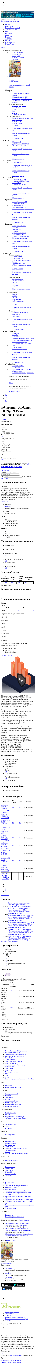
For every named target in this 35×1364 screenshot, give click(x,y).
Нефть (14, 296)
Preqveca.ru (8, 1277)
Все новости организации (9, 941)
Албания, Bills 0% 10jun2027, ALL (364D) (6, 876)
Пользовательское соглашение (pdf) (16, 1319)
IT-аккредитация (10, 1208)
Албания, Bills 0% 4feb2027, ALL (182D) (5, 815)
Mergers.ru (8, 1273)
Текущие (7, 974)
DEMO (11, 383)
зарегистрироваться (15, 1355)
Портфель (8, 24)
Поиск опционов (18, 203)
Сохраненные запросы (19, 342)
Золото (7, 35)
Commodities (16, 299)
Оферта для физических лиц (14, 1199)
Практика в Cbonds (11, 1187)
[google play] (19, 1286)
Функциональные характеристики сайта (18, 1192)
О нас (6, 1184)
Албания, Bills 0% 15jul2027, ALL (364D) (5, 837)
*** (2, 436)
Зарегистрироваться (12, 21)
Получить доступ (6, 655)
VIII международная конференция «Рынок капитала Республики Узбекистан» (19, 1234)
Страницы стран (17, 279)
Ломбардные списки (19, 114)
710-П (7, 1126)
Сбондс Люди (9, 44)
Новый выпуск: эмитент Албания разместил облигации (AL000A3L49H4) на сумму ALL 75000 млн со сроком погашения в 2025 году (21, 914)
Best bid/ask (8, 33)
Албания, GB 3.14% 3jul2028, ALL (5, 860)
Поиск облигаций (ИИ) (12, 28)
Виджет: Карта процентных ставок (16, 1153)
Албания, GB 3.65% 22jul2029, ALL (5, 830)
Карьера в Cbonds (10, 1189)
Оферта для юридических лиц (15, 1201)
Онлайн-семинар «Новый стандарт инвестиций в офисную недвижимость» (18, 1229)
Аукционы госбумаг (19, 233)
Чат (13, 345)
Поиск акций (16, 142)
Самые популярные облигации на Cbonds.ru (19, 1079)
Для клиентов (9, 1182)
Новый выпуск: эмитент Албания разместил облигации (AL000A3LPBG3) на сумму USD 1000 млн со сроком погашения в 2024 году (21, 921)
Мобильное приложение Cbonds (23, 338)
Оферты (15, 231)
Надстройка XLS (10, 42)
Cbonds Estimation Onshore (13, 1061)
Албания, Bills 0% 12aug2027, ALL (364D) (5, 807)
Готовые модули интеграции (22, 369)
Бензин (14, 297)
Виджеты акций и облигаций (22, 343)
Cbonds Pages (16, 121)
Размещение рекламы (12, 1312)
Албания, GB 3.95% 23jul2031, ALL (5, 822)
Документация (17, 371)
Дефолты (15, 227)
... (5, 888)
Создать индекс (10, 1145)
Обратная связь (10, 1313)
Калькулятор (9, 1215)
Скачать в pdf (9, 1194)
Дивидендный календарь (20, 144)
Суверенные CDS (18, 205)
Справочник (5, 470)
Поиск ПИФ (16, 183)
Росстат (15, 282)
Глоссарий (15, 59)
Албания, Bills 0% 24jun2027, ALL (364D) (5, 868)
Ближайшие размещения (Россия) (16, 1054)
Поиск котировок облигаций (22, 99)
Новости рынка (17, 52)
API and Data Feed (18, 366)
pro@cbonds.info (6, 1263)
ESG (13, 111)
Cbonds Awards (17, 123)
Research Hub (16, 54)
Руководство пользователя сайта (15, 1191)
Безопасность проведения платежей (16, 1185)
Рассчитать (4, 478)
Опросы (15, 125)
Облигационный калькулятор (22, 340)
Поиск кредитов (17, 162)
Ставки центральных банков (21, 265)
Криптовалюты (17, 258)
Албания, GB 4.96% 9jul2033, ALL (5, 853)
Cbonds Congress (23, 1220)
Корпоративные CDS (19, 207)
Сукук (14, 113)
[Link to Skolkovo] (11, 1308)
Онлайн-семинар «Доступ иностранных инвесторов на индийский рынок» (18, 1224)
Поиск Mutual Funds (19, 184)
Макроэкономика (18, 280)
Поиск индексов (17, 257)
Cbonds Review (10, 1170)
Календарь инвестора (19, 238)
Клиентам (8, 1315)
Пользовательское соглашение (15, 1317)
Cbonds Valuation (10, 1063)
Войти (3, 21)
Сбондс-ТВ (8, 39)
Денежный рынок (18, 234)
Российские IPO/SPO (19, 145)
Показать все (5, 501)
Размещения (16, 229)
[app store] (7, 1286)
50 (5, 890)
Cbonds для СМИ (18, 57)
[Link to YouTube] (6, 1296)
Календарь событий (19, 226)
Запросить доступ (14, 391)
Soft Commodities (18, 301)
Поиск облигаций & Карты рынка (16, 1051)
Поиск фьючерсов (19, 202)
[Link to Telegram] (6, 1294)
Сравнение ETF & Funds (20, 181)
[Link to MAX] (6, 1301)
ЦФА (6, 31)
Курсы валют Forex (18, 264)
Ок (2, 1353)
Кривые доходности (11, 29)
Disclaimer (8, 1320)
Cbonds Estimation (10, 1060)
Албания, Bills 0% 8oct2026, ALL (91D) (4, 845)
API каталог (16, 367)
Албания (7, 506)
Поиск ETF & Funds (19, 179)
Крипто (8, 37)
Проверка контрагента (19, 349)
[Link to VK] (6, 1298)
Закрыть (3, 47)
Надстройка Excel (10, 1113)
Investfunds (8, 1268)
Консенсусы (9, 26)
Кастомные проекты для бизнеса (23, 373)
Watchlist (7, 40)
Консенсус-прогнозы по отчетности (16, 1148)
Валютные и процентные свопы (23, 209)
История (7, 975)
